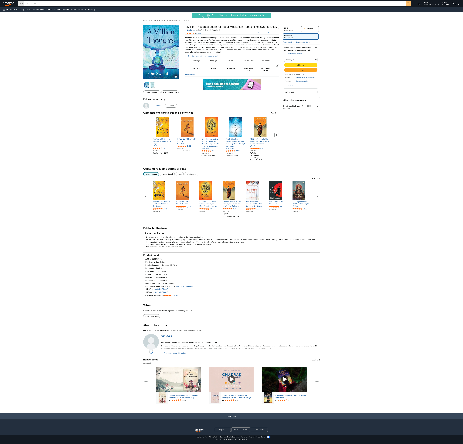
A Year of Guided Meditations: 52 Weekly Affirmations (290, 396)
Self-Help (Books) (161, 292)
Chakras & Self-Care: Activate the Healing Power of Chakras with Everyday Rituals (237, 396)
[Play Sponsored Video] (231, 379)
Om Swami (191, 30)
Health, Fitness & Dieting (157, 20)
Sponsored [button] (146, 363)
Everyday (91, 10)
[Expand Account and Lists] (438, 4)
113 (211, 209)
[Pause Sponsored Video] (198, 384)
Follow (171, 106)
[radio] (291, 29)
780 (280, 207)
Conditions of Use (201, 437)
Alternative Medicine (173, 20)
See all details (190, 74)
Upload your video (152, 316)
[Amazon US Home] (199, 430)
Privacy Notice (213, 437)
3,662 (188, 207)
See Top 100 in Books (184, 287)
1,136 (305, 209)
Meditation (185, 20)
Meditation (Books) (161, 289)
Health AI (13, 10)
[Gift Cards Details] (54, 9)
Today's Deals (25, 10)
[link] (163, 141)
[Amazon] (9, 4)
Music (73, 10)
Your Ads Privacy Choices (257, 437)
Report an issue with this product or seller (203, 56)
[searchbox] (215, 3)
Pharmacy (82, 10)
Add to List (290, 92)
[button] (5, 9)
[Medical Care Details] (43, 9)
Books (145, 20)
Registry (65, 10)
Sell (58, 10)
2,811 (165, 209)
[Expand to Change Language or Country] (421, 4)
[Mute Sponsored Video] (198, 389)
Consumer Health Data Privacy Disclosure (234, 437)
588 (257, 209)
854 (234, 209)
